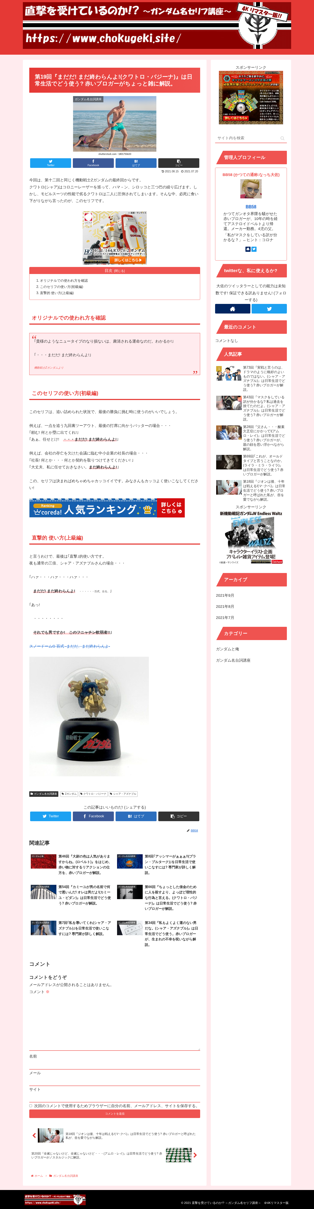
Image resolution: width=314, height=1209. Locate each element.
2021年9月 (225, 595)
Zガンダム (71, 793)
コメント (39, 992)
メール (35, 1073)
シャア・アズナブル (124, 793)
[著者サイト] (248, 249)
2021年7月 (225, 618)
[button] (282, 138)
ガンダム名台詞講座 (45, 793)
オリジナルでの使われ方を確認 (64, 280)
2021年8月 (225, 607)
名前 (33, 1056)
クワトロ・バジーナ (94, 793)
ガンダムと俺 (227, 649)
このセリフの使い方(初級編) (61, 287)
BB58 (251, 206)
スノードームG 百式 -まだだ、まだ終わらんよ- (69, 646)
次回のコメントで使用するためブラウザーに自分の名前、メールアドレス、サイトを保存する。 (117, 1106)
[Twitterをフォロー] (254, 249)
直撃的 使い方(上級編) (57, 293)
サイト (35, 1089)
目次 (108, 270)
